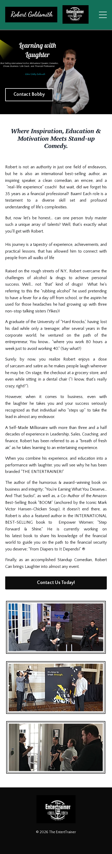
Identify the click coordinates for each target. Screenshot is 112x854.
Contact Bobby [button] (29, 94)
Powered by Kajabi (56, 841)
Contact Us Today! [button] (56, 582)
